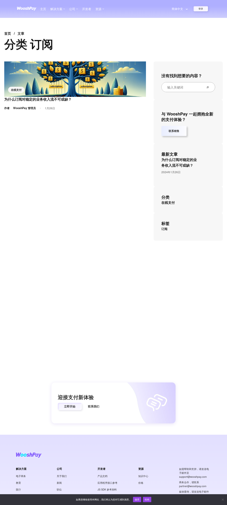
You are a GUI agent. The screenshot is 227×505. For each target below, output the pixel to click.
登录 (201, 8)
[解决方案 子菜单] (64, 9)
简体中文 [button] (177, 9)
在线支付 (16, 90)
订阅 (164, 229)
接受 (137, 499)
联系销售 (174, 131)
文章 (21, 33)
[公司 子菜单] (77, 9)
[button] (70, 406)
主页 (43, 9)
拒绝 (147, 499)
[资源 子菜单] (103, 9)
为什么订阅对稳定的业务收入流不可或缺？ (38, 99)
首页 (7, 33)
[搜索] (209, 87)
